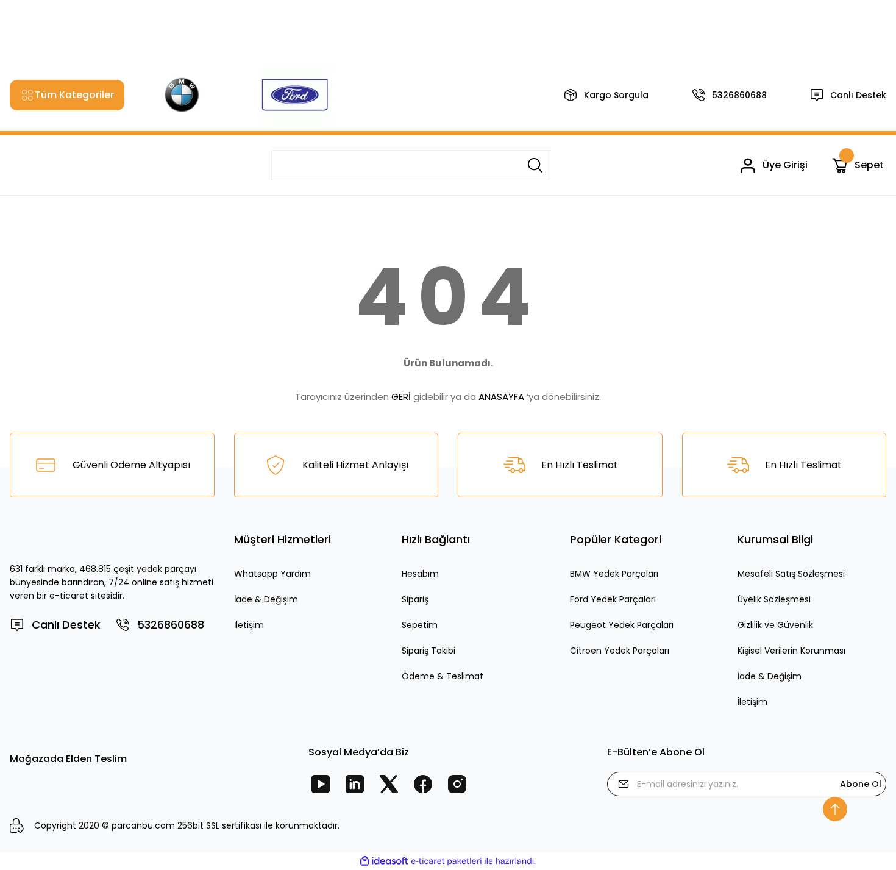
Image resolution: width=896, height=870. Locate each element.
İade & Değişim (266, 599)
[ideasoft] (384, 861)
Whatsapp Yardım (272, 574)
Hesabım (420, 574)
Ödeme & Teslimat (442, 676)
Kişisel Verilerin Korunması (791, 650)
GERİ (401, 396)
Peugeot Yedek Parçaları (622, 625)
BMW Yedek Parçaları (614, 574)
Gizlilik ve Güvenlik (775, 625)
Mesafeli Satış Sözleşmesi (791, 574)
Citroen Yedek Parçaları (619, 650)
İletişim (249, 625)
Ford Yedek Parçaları (613, 599)
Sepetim (420, 625)
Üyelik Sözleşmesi (774, 599)
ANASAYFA (501, 396)
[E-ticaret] (446, 861)
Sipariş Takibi (428, 650)
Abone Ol (860, 784)
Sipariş (415, 599)
